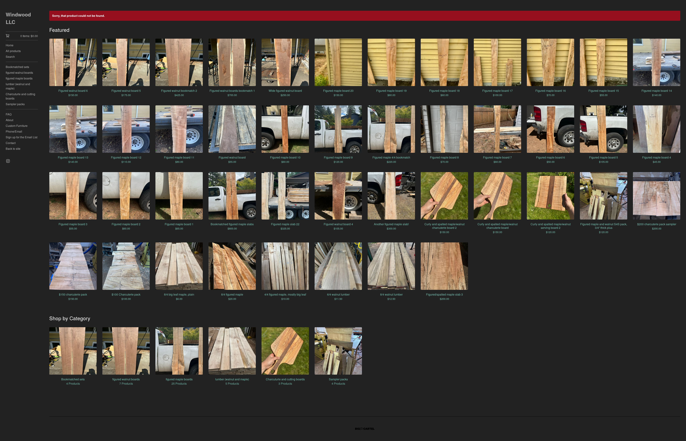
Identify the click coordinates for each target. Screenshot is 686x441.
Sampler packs (15, 104)
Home (9, 45)
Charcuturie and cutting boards (20, 96)
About (9, 120)
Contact (11, 143)
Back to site (13, 149)
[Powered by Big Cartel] (364, 428)
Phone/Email (14, 131)
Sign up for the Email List (21, 137)
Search (10, 57)
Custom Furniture (17, 126)
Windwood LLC (18, 18)
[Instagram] (8, 161)
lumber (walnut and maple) (18, 86)
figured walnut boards (19, 72)
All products (13, 51)
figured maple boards (19, 78)
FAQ (8, 114)
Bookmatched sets (17, 67)
